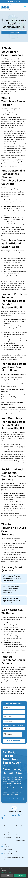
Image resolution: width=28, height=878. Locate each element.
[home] (7, 7)
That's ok (20, 875)
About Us (6, 829)
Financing (6, 832)
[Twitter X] (8, 815)
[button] (25, 7)
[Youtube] (13, 815)
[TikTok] (10, 815)
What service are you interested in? (13, 725)
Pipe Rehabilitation (20, 840)
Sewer (17, 834)
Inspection (18, 837)
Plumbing (18, 829)
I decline (7, 875)
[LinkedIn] (16, 815)
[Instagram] (5, 815)
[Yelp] (21, 815)
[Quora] (2, 818)
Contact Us (7, 834)
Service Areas (7, 837)
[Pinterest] (19, 815)
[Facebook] (2, 815)
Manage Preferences (6, 872)
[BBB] (24, 815)
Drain (17, 832)
